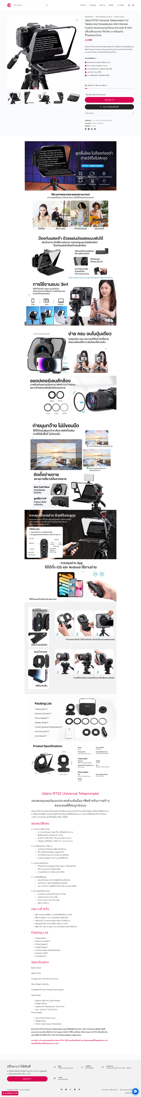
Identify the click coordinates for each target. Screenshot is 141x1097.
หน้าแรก (83, 5)
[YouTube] (75, 1089)
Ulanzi (93, 126)
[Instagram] (66, 1089)
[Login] (129, 5)
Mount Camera (97, 123)
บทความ (102, 5)
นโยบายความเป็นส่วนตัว (109, 1090)
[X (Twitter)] (88, 129)
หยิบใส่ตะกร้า (109, 100)
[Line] (79, 1089)
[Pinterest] (92, 129)
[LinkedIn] (95, 129)
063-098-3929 (90, 1068)
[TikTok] (70, 1089)
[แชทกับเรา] (135, 1091)
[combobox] (28, 5)
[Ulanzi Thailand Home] (9, 5)
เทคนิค (111, 5)
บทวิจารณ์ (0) (89, 113)
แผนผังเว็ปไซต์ (129, 1093)
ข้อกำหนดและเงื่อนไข (127, 1090)
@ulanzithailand (63, 1079)
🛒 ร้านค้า (120, 5)
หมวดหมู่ (93, 5)
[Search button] (46, 5)
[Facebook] (85, 129)
